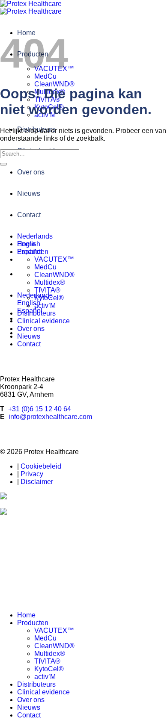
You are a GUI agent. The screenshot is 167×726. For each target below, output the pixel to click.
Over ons (31, 172)
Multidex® (49, 282)
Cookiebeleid (41, 466)
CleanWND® (54, 84)
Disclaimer (37, 481)
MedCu (45, 267)
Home (26, 244)
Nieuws (28, 193)
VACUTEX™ (54, 259)
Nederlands (35, 236)
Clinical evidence (43, 321)
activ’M (45, 305)
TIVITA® (47, 290)
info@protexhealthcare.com (50, 416)
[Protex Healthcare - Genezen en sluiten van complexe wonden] (31, 7)
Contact (29, 214)
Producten (32, 251)
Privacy (32, 474)
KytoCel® (49, 297)
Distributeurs (36, 313)
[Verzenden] (3, 164)
